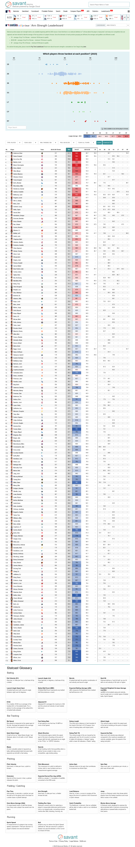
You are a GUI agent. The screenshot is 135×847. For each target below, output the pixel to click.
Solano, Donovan (18, 648)
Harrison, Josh (17, 364)
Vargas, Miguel (17, 432)
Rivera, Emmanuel (18, 559)
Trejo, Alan (16, 414)
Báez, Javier (16, 304)
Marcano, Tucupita (18, 411)
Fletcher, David (17, 645)
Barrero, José (17, 162)
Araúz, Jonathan (18, 375)
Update (99, 142)
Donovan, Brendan (18, 218)
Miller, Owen (16, 482)
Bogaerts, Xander (18, 512)
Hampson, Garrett (18, 355)
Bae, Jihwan (16, 224)
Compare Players (75, 11)
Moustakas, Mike (18, 186)
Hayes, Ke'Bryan (17, 352)
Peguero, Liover (17, 198)
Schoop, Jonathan (18, 509)
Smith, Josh (16, 236)
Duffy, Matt (16, 456)
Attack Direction (43, 733)
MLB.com (83, 841)
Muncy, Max (16, 485)
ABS (88, 11)
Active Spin (73, 764)
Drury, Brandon (17, 636)
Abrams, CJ (16, 230)
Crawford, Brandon (18, 370)
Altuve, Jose (17, 657)
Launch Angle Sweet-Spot (16, 688)
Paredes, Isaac (17, 381)
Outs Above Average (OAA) (16, 803)
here (85, 46)
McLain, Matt (17, 319)
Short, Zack (16, 254)
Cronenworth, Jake (18, 447)
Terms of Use (53, 841)
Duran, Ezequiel (17, 156)
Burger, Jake (16, 438)
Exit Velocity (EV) (13, 678)
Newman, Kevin (17, 592)
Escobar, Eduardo (18, 453)
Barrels (71, 678)
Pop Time (10, 791)
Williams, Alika (17, 518)
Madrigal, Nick (17, 464)
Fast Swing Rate (43, 721)
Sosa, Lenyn (16, 450)
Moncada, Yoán (17, 467)
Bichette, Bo (16, 295)
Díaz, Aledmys (17, 292)
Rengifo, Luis (17, 289)
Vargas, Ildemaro (18, 536)
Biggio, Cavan (17, 349)
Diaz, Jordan (16, 524)
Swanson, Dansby (18, 387)
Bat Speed (10, 721)
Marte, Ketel (16, 346)
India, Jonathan (17, 506)
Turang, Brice (17, 479)
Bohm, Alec (16, 533)
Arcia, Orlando (17, 221)
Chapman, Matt (17, 239)
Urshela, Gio (16, 607)
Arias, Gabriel (17, 168)
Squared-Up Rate (106, 733)
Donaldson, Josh (18, 550)
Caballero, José (17, 367)
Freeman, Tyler (17, 393)
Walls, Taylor (16, 209)
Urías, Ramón (17, 562)
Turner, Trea (16, 515)
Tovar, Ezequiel (17, 180)
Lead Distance (74, 791)
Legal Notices (74, 841)
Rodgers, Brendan (18, 488)
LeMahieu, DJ (17, 574)
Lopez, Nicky (16, 405)
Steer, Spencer (17, 248)
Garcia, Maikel (17, 266)
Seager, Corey (17, 539)
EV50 (8, 702)
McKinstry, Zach (17, 195)
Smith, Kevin (16, 503)
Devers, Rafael (17, 343)
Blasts (9, 747)
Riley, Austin (16, 441)
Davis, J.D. (16, 316)
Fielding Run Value (44, 803)
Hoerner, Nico (17, 426)
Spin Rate (104, 764)
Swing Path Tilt (74, 733)
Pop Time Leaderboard (37, 46)
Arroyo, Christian (18, 589)
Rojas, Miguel (17, 313)
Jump (102, 791)
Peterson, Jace (17, 378)
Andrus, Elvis (17, 399)
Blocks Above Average (108, 803)
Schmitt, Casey (17, 206)
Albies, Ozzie (17, 660)
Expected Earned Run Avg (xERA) (49, 776)
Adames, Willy (17, 298)
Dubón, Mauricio (18, 174)
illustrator (16, 11)
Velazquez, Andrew (18, 616)
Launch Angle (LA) (44, 678)
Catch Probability (75, 803)
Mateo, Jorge (17, 307)
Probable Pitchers (47, 11)
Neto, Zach (16, 203)
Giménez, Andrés (18, 242)
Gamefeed (25, 11)
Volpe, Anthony (17, 420)
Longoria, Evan (17, 654)
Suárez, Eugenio (18, 417)
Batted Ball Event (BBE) (46, 688)
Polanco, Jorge (17, 580)
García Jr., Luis (17, 583)
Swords (40, 747)
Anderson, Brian (17, 153)
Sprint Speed (11, 822)
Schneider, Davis (18, 373)
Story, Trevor (16, 577)
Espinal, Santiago (18, 358)
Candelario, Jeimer (18, 625)
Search (58, 11)
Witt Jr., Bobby (17, 200)
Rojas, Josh (16, 301)
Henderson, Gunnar (18, 189)
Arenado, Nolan (17, 340)
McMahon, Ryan (17, 361)
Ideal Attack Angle (13, 733)
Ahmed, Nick (16, 642)
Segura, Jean (17, 260)
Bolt (39, 822)
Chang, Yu (16, 571)
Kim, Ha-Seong (17, 278)
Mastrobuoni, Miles (18, 444)
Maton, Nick (16, 470)
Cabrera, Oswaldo (18, 192)
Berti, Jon (16, 604)
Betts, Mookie (17, 183)
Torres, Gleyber (17, 628)
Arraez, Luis (16, 462)
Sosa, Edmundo (17, 586)
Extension (10, 776)
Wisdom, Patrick (18, 177)
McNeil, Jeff (16, 233)
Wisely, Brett (16, 257)
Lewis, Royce (17, 497)
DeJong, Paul (17, 568)
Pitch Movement (43, 764)
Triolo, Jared (16, 325)
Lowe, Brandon (17, 494)
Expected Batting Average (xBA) (80, 688)
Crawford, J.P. (17, 527)
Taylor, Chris (16, 275)
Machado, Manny (18, 390)
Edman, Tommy (17, 251)
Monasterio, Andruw (19, 545)
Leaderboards (107, 11)
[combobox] (109, 4)
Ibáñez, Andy (17, 595)
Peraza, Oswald (17, 263)
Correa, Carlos (17, 272)
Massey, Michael (18, 476)
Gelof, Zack (16, 631)
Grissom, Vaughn (18, 423)
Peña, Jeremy (17, 322)
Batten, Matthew (18, 500)
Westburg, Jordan (18, 556)
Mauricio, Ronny (17, 331)
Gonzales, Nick (17, 548)
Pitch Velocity (11, 764)
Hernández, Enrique (18, 215)
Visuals (65, 11)
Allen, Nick (16, 334)
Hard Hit (103, 678)
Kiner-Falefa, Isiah (18, 269)
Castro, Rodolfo (18, 227)
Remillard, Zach (17, 459)
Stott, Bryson (17, 310)
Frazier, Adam (17, 429)
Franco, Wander (17, 337)
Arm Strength (42, 791)
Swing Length (74, 721)
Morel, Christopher (18, 165)
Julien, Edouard (17, 619)
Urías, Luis (16, 542)
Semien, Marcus (17, 565)
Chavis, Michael (17, 598)
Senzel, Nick (16, 212)
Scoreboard (35, 11)
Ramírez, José (17, 402)
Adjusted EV (42, 702)
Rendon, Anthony (18, 553)
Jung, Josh (16, 473)
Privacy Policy (63, 841)
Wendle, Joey (17, 491)
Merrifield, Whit (17, 281)
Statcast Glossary (19, 667)
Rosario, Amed (17, 328)
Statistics (95, 11)
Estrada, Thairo (17, 639)
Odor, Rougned (17, 287)
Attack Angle (105, 721)
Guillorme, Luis (17, 408)
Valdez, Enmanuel (18, 601)
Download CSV (107, 142)
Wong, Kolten (17, 651)
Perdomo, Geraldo (18, 245)
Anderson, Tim (17, 396)
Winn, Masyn (16, 171)
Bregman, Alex (17, 435)
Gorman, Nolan (17, 613)
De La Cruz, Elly (17, 159)
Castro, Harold (17, 530)
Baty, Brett (16, 384)
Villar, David (16, 634)
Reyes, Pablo (17, 622)
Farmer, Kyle (16, 521)
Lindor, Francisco (18, 610)
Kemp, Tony (16, 284)
